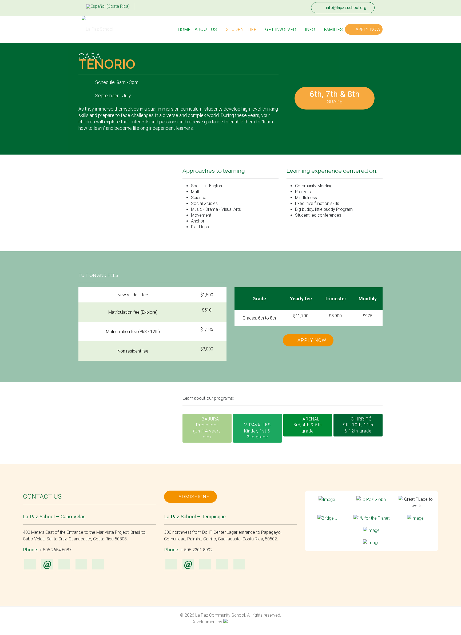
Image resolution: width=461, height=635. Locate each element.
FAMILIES (333, 29)
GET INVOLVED (280, 29)
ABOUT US (206, 29)
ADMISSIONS (193, 496)
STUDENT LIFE (241, 29)
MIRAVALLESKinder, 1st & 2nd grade (257, 430)
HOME (184, 29)
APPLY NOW (367, 29)
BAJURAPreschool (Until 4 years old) (207, 427)
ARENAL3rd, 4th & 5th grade (307, 425)
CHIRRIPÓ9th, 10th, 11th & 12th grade (358, 425)
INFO (310, 29)
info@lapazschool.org (345, 7)
